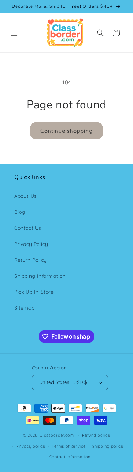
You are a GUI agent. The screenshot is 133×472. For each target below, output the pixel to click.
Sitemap (24, 308)
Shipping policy (107, 446)
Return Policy (30, 260)
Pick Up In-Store (34, 292)
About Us (25, 196)
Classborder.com (57, 435)
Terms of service (68, 446)
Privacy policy (30, 446)
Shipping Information (40, 276)
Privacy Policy (31, 244)
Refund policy (96, 435)
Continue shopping (66, 130)
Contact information (69, 456)
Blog (19, 212)
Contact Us (27, 228)
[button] (14, 33)
